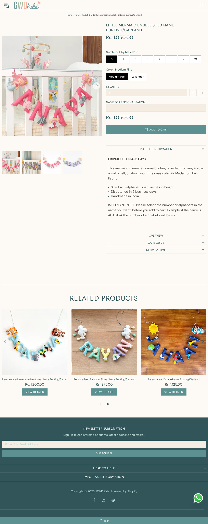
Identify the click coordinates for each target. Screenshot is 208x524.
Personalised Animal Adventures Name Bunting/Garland (34, 379)
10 (195, 59)
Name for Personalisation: (126, 102)
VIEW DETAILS (34, 392)
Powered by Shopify (124, 491)
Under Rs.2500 (83, 15)
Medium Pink (117, 76)
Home (69, 15)
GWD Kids (27, 5)
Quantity (112, 87)
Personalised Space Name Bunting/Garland (173, 379)
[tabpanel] (34, 355)
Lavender (137, 76)
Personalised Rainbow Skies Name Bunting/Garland (104, 379)
